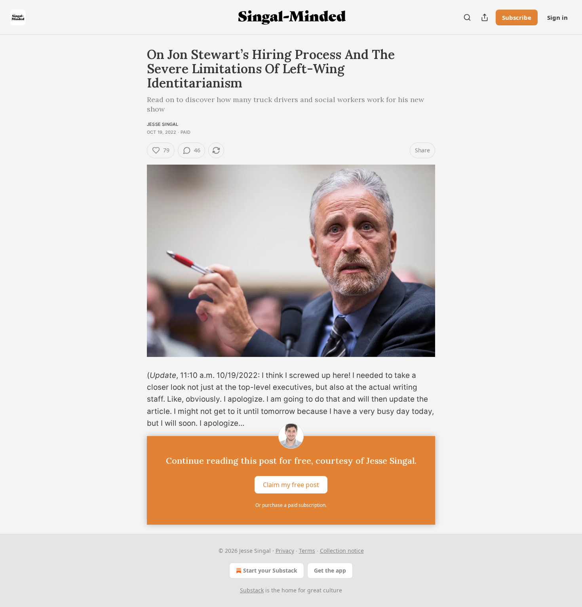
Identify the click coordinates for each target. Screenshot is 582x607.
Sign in (557, 17)
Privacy (285, 550)
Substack (252, 590)
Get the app (330, 570)
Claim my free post (291, 484)
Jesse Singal (162, 124)
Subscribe (516, 17)
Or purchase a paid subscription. (291, 505)
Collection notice (342, 550)
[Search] (467, 17)
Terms (307, 550)
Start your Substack (270, 570)
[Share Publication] (485, 17)
